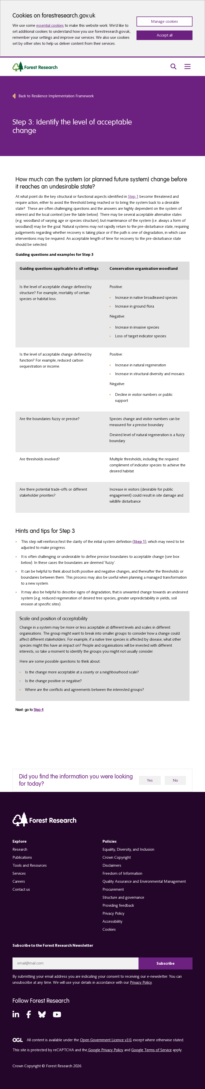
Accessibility (112, 921)
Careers (18, 881)
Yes (150, 780)
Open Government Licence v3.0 (105, 1040)
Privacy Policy (113, 913)
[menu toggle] (187, 67)
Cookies (109, 929)
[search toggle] (173, 67)
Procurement (113, 889)
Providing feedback (118, 905)
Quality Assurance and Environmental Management (144, 881)
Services (19, 873)
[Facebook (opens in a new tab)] (28, 1015)
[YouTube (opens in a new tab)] (57, 1015)
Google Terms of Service (151, 1050)
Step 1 (133, 196)
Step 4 (39, 709)
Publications (22, 857)
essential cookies (50, 25)
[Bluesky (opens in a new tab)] (42, 1015)
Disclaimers (111, 865)
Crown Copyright (116, 857)
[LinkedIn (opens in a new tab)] (15, 1015)
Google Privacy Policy (105, 1050)
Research (19, 849)
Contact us (21, 889)
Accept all (164, 35)
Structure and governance (123, 897)
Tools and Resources (29, 865)
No (175, 780)
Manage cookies (164, 21)
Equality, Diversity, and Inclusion (128, 849)
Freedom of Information (122, 873)
